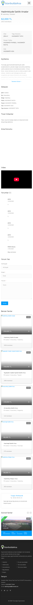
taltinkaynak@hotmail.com (11, 586)
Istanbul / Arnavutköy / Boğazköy (14, 410)
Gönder (5, 303)
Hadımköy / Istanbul (8, 14)
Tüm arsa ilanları (22, 564)
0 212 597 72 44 (10, 584)
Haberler (4, 562)
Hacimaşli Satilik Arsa (10, 443)
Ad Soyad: (4, 264)
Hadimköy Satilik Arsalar (11, 337)
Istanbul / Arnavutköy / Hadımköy (14, 339)
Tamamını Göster (16, 81)
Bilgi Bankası (5, 569)
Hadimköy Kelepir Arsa (10, 479)
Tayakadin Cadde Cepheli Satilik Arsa (14, 373)
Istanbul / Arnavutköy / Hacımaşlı (14, 445)
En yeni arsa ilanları (22, 562)
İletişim (4, 572)
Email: (3, 272)
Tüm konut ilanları (22, 567)
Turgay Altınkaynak (17, 495)
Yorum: (3, 281)
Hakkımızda (5, 564)
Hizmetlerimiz (6, 567)
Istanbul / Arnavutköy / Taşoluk (13, 375)
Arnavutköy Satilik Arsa (11, 408)
